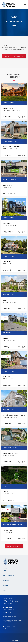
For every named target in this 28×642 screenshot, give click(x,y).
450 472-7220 (8, 612)
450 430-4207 (8, 603)
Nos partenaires (7, 573)
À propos (5, 570)
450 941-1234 (8, 621)
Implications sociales (8, 575)
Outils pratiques (7, 578)
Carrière (5, 568)
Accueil (6, 56)
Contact (5, 590)
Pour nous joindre (18, 56)
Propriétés (5, 585)
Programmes (6, 580)
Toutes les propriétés (14, 546)
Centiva (17, 640)
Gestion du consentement (14, 638)
